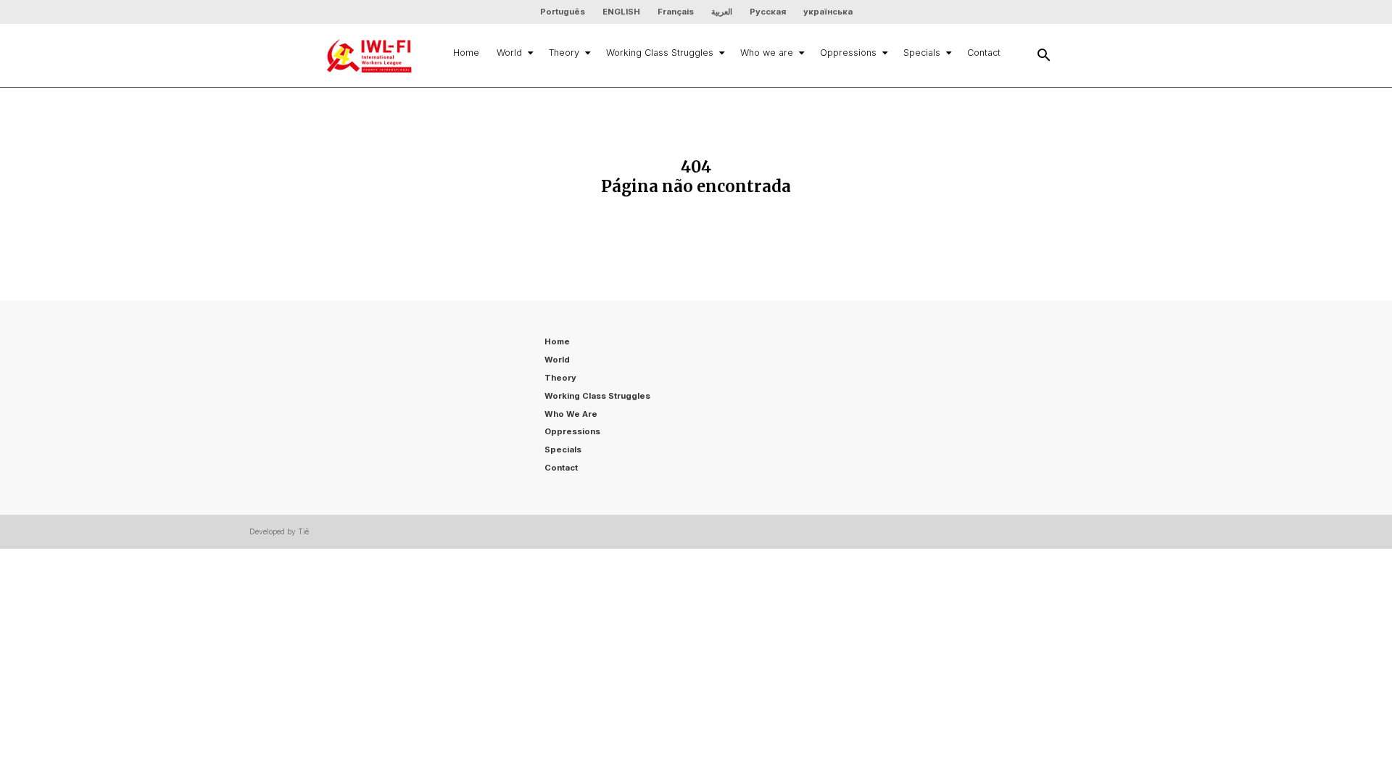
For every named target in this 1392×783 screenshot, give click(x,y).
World (509, 52)
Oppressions (848, 52)
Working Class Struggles (659, 52)
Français (676, 12)
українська (828, 12)
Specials (921, 52)
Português (562, 12)
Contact (983, 52)
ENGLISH (621, 12)
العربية (721, 12)
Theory (564, 52)
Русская (768, 12)
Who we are (766, 52)
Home (466, 52)
